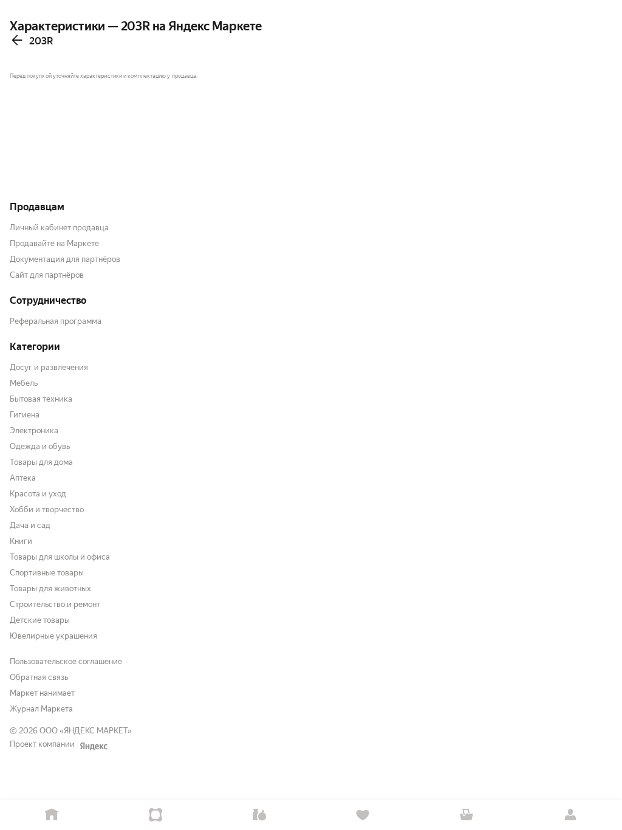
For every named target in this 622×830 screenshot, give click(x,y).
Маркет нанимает (42, 693)
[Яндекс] (93, 746)
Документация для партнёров (65, 259)
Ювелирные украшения (53, 635)
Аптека (23, 477)
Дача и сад (30, 525)
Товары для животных (50, 588)
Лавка (259, 815)
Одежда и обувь (40, 446)
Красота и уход (38, 493)
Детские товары (40, 620)
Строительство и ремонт (55, 604)
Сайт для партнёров (47, 275)
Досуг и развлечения (49, 367)
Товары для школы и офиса (60, 556)
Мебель (24, 383)
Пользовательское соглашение (66, 661)
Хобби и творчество (47, 509)
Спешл (156, 815)
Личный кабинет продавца (59, 227)
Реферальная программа (55, 321)
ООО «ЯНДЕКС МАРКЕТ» (85, 730)
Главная (52, 815)
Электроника (34, 430)
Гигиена (24, 414)
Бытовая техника (41, 398)
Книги (21, 541)
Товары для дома (41, 462)
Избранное (363, 815)
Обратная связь (39, 677)
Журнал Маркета (41, 708)
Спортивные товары (47, 572)
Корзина (467, 815)
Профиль (570, 815)
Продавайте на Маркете (54, 243)
